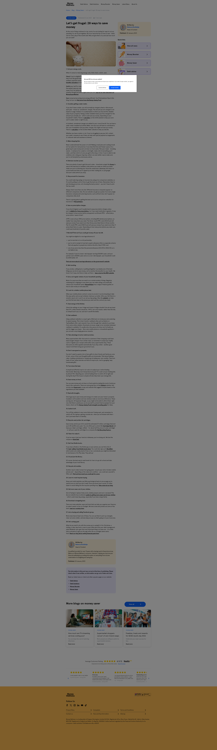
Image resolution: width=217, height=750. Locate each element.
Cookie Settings (102, 87)
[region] (109, 83)
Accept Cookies (115, 87)
